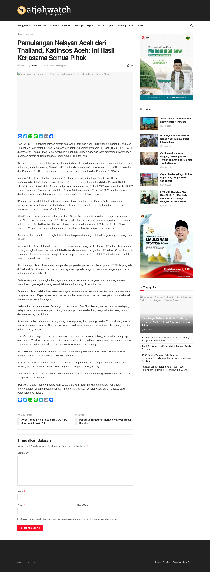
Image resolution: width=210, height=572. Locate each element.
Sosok (101, 25)
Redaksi (166, 562)
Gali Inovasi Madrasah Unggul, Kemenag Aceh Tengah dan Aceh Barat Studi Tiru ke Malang (176, 158)
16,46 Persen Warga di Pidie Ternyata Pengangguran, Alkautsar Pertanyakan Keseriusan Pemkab (166, 358)
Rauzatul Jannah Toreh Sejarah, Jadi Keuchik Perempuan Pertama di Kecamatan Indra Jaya (164, 368)
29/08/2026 (166, 126)
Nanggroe (22, 25)
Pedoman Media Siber (183, 562)
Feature (66, 25)
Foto (131, 25)
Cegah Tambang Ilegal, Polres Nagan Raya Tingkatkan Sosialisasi (176, 177)
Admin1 (34, 65)
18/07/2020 (49, 65)
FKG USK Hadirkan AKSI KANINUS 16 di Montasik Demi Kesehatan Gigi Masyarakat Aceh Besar (173, 196)
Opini (110, 25)
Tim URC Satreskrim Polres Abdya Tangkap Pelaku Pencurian (167, 348)
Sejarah (90, 25)
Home (19, 34)
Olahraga (78, 25)
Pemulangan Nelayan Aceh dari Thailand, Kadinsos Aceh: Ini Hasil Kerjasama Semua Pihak (166, 321)
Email (21, 505)
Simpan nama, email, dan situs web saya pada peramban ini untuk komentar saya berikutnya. (69, 519)
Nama (21, 491)
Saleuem (54, 25)
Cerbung (121, 25)
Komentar (23, 452)
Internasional (40, 25)
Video (141, 25)
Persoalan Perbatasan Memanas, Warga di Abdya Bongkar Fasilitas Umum (166, 339)
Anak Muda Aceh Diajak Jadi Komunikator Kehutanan (175, 120)
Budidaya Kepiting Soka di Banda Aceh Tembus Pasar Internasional (174, 139)
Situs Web (82, 505)
